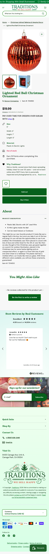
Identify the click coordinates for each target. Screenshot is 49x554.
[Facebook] (3, 535)
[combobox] (24, 13)
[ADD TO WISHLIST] (6, 183)
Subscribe (39, 397)
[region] (24, 349)
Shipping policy (16, 547)
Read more (42, 175)
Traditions (15, 488)
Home (4, 22)
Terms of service (35, 543)
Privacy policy (23, 543)
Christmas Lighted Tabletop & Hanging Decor (27, 22)
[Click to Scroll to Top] (45, 540)
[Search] (43, 13)
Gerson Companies (12, 101)
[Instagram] (14, 535)
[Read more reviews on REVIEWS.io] (37, 373)
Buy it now (24, 200)
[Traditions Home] (24, 7)
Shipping (5, 112)
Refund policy (12, 543)
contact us (18, 495)
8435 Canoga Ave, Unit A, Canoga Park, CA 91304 (13, 456)
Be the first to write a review (24, 297)
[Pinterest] (8, 535)
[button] (3, 7)
